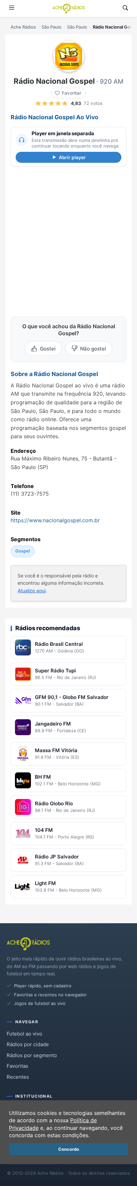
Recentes (18, 1077)
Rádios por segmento (32, 1055)
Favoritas (17, 1066)
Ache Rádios (23, 27)
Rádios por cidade (28, 1044)
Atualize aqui (32, 590)
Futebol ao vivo (24, 1034)
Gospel (22, 551)
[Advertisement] (68, 240)
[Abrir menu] (11, 8)
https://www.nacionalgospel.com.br (55, 520)
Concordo (68, 1149)
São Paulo (52, 27)
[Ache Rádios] (69, 9)
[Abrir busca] (125, 8)
